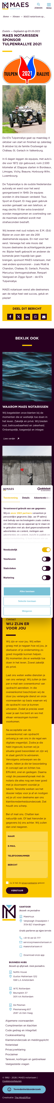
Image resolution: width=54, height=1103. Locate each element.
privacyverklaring (29, 883)
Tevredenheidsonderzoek (27, 1089)
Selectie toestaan (27, 601)
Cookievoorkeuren (12, 1081)
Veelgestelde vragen (17, 1064)
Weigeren (27, 611)
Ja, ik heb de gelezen (27, 883)
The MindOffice (22, 1097)
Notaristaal (11, 1044)
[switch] (46, 559)
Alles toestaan (27, 591)
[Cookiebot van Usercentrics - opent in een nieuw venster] (38, 489)
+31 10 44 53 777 (31, 937)
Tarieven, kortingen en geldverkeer (25, 1059)
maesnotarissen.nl (32, 946)
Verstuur (17, 890)
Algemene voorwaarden (19, 1020)
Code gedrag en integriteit (21, 1030)
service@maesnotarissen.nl (37, 942)
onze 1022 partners (21, 513)
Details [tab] (26, 497)
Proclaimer (11, 1054)
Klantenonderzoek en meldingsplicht (27, 1040)
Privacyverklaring (15, 1049)
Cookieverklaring (15, 1035)
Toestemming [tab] (10, 497)
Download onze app (34, 955)
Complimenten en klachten (21, 1025)
